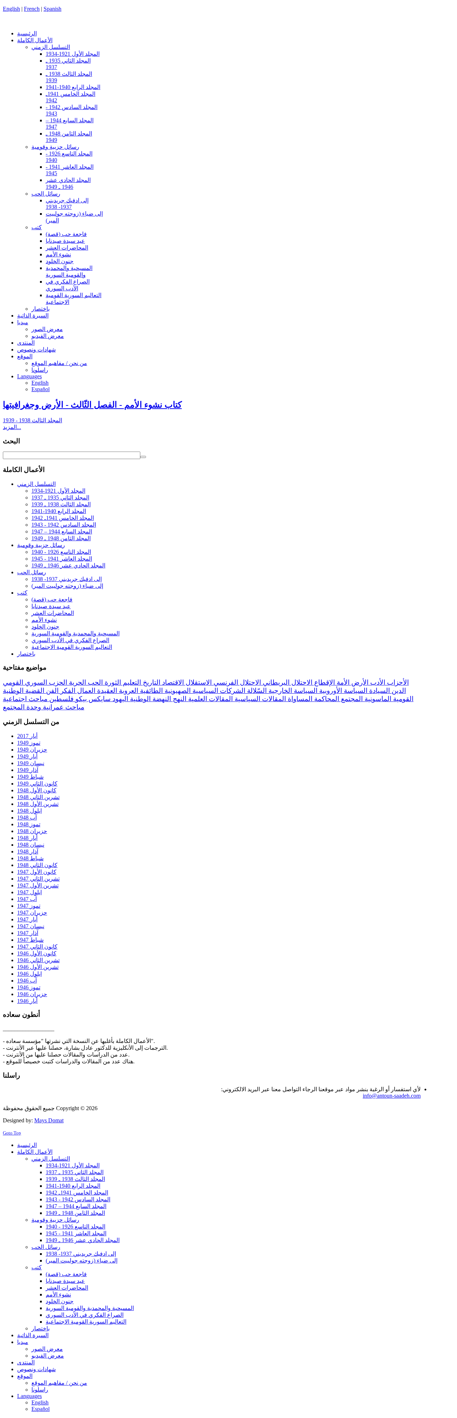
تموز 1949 (28, 743)
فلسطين (60, 699)
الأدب (376, 682)
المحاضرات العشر (52, 613)
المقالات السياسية (259, 699)
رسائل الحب (31, 572)
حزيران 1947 (32, 913)
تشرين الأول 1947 (38, 885)
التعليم (131, 682)
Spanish (52, 9)
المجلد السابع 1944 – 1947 (61, 531)
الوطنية (139, 699)
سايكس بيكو (92, 699)
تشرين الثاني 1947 (38, 879)
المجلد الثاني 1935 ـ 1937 (60, 497)
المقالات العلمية (209, 699)
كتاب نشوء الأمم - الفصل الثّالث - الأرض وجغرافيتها (92, 404)
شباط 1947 (30, 940)
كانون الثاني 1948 (37, 865)
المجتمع (351, 699)
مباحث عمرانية (62, 707)
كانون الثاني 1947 (37, 947)
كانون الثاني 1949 (37, 784)
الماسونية (377, 699)
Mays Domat (49, 1120)
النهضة (161, 699)
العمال (85, 690)
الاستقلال (198, 682)
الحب (94, 682)
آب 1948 (27, 817)
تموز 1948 (28, 824)
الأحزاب (397, 682)
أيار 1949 (27, 756)
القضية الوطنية (23, 690)
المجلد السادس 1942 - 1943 (63, 525)
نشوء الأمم (44, 620)
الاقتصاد (172, 682)
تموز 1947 (28, 906)
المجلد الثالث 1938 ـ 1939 (61, 504)
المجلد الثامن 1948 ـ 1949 (61, 538)
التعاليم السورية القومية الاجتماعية (71, 647)
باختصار (26, 654)
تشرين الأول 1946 (38, 967)
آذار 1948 (27, 851)
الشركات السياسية (218, 690)
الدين (398, 690)
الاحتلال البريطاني (286, 682)
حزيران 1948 (32, 831)
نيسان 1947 (30, 926)
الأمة (342, 682)
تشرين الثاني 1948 (38, 797)
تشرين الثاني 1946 (38, 960)
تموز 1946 (28, 987)
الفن (51, 690)
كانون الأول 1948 (36, 790)
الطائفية (150, 690)
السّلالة (256, 690)
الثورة (112, 682)
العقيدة (106, 690)
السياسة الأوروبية (342, 690)
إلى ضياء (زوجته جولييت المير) (67, 586)
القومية (402, 699)
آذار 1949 (27, 770)
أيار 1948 (27, 838)
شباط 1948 (30, 858)
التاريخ (150, 682)
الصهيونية (177, 690)
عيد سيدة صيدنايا (51, 606)
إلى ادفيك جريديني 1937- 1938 (66, 579)
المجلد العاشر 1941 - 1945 (61, 559)
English (11, 9)
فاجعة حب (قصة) (51, 599)
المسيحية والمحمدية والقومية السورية (75, 633)
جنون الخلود (45, 627)
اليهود (119, 699)
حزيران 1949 (32, 750)
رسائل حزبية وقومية (41, 545)
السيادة (378, 690)
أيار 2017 (27, 736)
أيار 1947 (27, 919)
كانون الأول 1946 (36, 953)
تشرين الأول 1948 (38, 804)
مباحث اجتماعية (25, 699)
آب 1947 (27, 899)
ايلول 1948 (29, 811)
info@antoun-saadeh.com (392, 1096)
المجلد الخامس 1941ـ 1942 (62, 518)
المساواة (299, 699)
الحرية (76, 682)
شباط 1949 (30, 777)
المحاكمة (325, 699)
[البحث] (143, 457)
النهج (178, 699)
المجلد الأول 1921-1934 (58, 491)
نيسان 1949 (30, 763)
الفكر (67, 690)
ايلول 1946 (29, 974)
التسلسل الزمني (36, 484)
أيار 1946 (27, 1001)
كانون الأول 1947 (36, 872)
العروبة (127, 690)
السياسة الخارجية (292, 690)
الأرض (359, 682)
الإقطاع (323, 682)
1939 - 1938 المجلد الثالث (32, 420)
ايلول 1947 (29, 892)
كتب (22, 593)
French (32, 9)
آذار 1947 (27, 933)
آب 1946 (27, 981)
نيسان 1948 (30, 845)
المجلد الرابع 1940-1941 (58, 511)
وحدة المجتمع (22, 707)
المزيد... (12, 427)
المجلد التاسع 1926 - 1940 (61, 552)
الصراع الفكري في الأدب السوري (70, 640)
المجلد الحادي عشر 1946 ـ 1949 (68, 565)
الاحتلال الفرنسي (236, 682)
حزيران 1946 (32, 994)
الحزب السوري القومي (35, 682)
